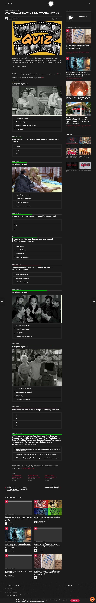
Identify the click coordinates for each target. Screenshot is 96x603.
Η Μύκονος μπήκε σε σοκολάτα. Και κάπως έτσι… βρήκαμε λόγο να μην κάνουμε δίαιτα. (47, 573)
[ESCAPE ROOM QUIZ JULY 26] (72, 140)
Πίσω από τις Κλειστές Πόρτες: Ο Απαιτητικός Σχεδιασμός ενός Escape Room (47, 546)
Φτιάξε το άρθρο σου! (28, 468)
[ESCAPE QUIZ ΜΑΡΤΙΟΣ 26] (85, 165)
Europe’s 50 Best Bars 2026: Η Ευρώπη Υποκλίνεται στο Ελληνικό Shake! (78, 98)
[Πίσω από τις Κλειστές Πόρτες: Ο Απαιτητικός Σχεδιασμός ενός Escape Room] (48, 534)
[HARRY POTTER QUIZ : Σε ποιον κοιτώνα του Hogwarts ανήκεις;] (48, 507)
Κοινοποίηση (14, 23)
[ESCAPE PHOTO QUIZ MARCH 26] (72, 165)
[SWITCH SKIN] (11, 3)
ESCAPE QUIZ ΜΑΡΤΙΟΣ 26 (85, 170)
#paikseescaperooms (11, 590)
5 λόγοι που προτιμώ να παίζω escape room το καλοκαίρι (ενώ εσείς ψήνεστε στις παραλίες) (18, 546)
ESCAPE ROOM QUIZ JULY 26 (72, 145)
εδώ (58, 74)
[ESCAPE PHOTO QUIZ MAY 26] (85, 140)
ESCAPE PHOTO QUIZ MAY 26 (85, 145)
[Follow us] (9, 3)
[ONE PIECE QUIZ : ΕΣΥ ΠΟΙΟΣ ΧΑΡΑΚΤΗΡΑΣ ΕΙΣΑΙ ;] (85, 151)
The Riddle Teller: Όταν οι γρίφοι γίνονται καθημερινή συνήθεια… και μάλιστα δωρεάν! (18, 519)
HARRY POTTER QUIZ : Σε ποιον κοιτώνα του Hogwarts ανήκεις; (47, 518)
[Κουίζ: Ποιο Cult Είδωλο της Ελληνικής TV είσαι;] (72, 151)
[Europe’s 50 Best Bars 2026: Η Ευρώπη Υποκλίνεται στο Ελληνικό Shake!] (78, 88)
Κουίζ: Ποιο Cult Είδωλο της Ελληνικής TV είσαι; (71, 157)
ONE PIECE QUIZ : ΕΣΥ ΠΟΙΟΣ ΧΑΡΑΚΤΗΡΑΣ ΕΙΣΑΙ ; (84, 158)
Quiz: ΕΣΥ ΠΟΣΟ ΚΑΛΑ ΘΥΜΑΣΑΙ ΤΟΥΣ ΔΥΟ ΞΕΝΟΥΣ (18, 572)
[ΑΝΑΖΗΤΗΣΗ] (90, 3)
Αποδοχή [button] (75, 600)
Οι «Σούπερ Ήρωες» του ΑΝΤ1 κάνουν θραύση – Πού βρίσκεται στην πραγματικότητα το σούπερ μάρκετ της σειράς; (77, 120)
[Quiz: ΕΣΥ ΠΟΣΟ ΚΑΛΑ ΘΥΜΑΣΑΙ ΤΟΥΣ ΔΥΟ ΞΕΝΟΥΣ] (18, 561)
